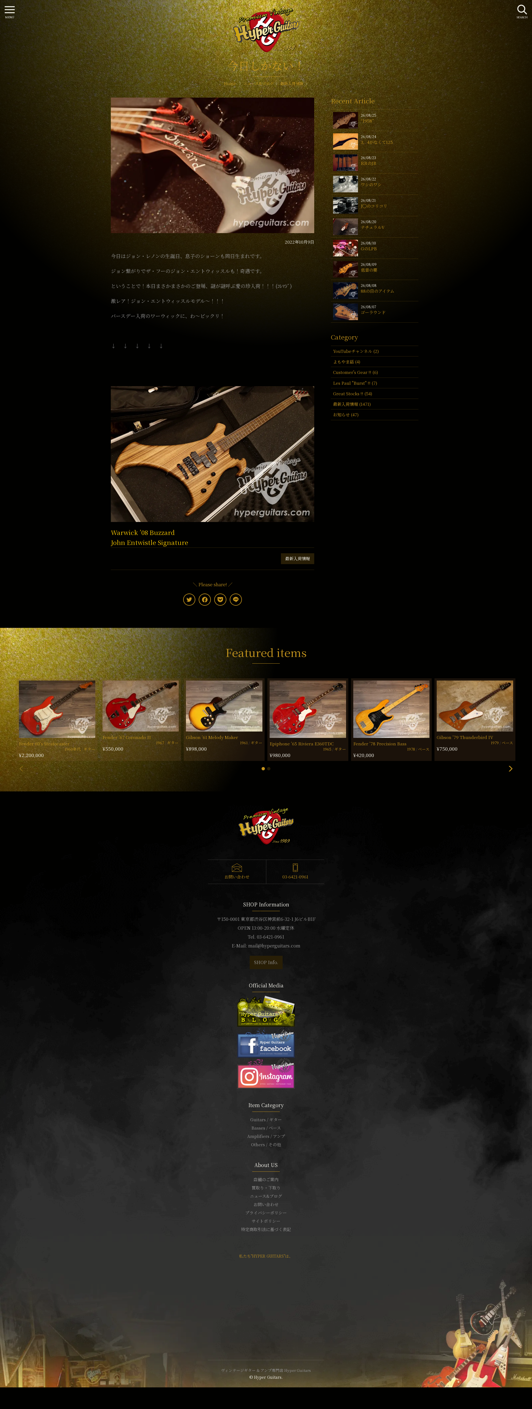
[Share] (5, 1392)
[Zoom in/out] (11, 1392)
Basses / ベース (266, 1128)
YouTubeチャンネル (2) (356, 351)
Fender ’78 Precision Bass (379, 743)
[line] (236, 599)
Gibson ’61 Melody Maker (212, 737)
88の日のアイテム (377, 291)
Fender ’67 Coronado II (127, 737)
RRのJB (368, 163)
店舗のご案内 (266, 1179)
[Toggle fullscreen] (8, 1392)
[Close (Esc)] (1, 1392)
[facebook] (205, 599)
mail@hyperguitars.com (274, 945)
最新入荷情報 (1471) (352, 404)
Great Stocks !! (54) (352, 393)
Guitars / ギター (266, 1119)
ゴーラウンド (373, 312)
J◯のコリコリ (374, 206)
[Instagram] (266, 1073)
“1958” (367, 121)
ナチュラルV (373, 227)
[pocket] (220, 599)
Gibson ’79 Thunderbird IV (465, 737)
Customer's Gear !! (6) (355, 372)
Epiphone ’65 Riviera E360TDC (302, 743)
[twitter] (189, 599)
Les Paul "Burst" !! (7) (355, 383)
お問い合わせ (236, 877)
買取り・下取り (266, 1188)
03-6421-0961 (295, 877)
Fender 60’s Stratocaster (44, 743)
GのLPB (369, 248)
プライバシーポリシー (266, 1213)
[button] (263, 768)
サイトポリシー (266, 1221)
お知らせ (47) (346, 414)
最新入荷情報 (297, 558)
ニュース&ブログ (266, 1196)
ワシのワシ (371, 184)
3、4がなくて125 (377, 142)
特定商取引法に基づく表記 (266, 1229)
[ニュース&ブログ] (266, 1010)
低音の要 (369, 270)
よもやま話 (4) (346, 362)
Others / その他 (266, 1144)
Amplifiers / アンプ (266, 1136)
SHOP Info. (266, 962)
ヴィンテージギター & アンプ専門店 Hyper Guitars (266, 1370)
